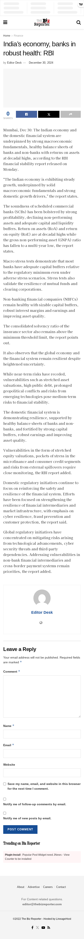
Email (8, 745)
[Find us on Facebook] (32, 927)
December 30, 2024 (41, 62)
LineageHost (63, 918)
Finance (18, 35)
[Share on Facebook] (26, 114)
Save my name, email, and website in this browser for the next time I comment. (44, 786)
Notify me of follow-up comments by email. (34, 804)
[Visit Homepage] (42, 22)
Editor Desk (14, 62)
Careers (48, 887)
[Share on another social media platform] (71, 114)
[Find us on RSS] (48, 927)
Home (6, 35)
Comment (11, 671)
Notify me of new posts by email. (27, 818)
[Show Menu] (5, 22)
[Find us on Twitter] (37, 927)
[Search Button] (78, 22)
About (20, 887)
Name (8, 726)
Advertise (34, 887)
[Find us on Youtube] (43, 927)
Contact (61, 887)
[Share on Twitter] (48, 114)
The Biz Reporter (31, 918)
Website (9, 764)
